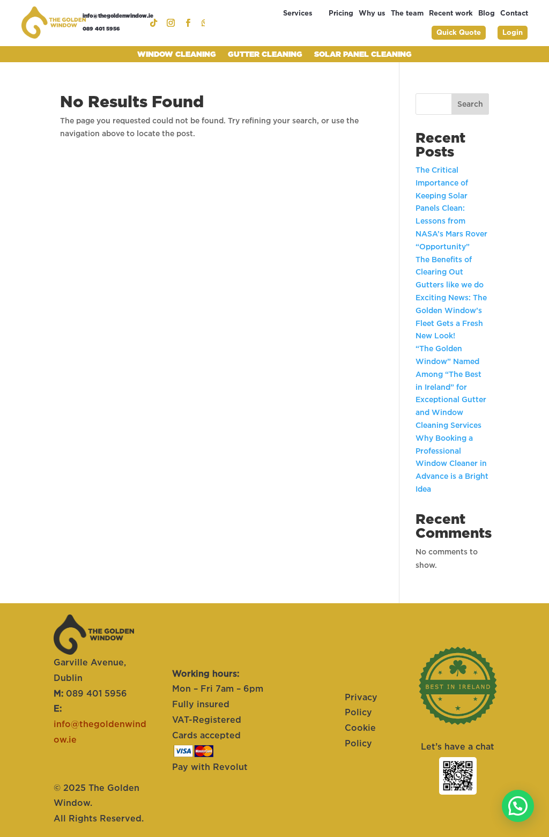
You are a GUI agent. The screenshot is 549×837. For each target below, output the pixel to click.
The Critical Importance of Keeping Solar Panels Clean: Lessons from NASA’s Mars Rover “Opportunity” (451, 208)
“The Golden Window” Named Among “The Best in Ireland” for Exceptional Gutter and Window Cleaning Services (451, 386)
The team (407, 13)
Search (470, 104)
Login (512, 32)
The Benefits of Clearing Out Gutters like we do (451, 272)
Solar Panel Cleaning (363, 54)
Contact (514, 13)
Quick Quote (458, 32)
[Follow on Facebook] (184, 23)
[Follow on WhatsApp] (201, 23)
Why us (372, 13)
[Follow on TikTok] (150, 23)
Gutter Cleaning (265, 54)
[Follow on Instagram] (167, 23)
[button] (518, 806)
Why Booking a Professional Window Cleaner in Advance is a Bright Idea (452, 463)
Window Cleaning (176, 54)
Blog (486, 13)
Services (298, 13)
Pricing (341, 13)
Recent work (451, 13)
